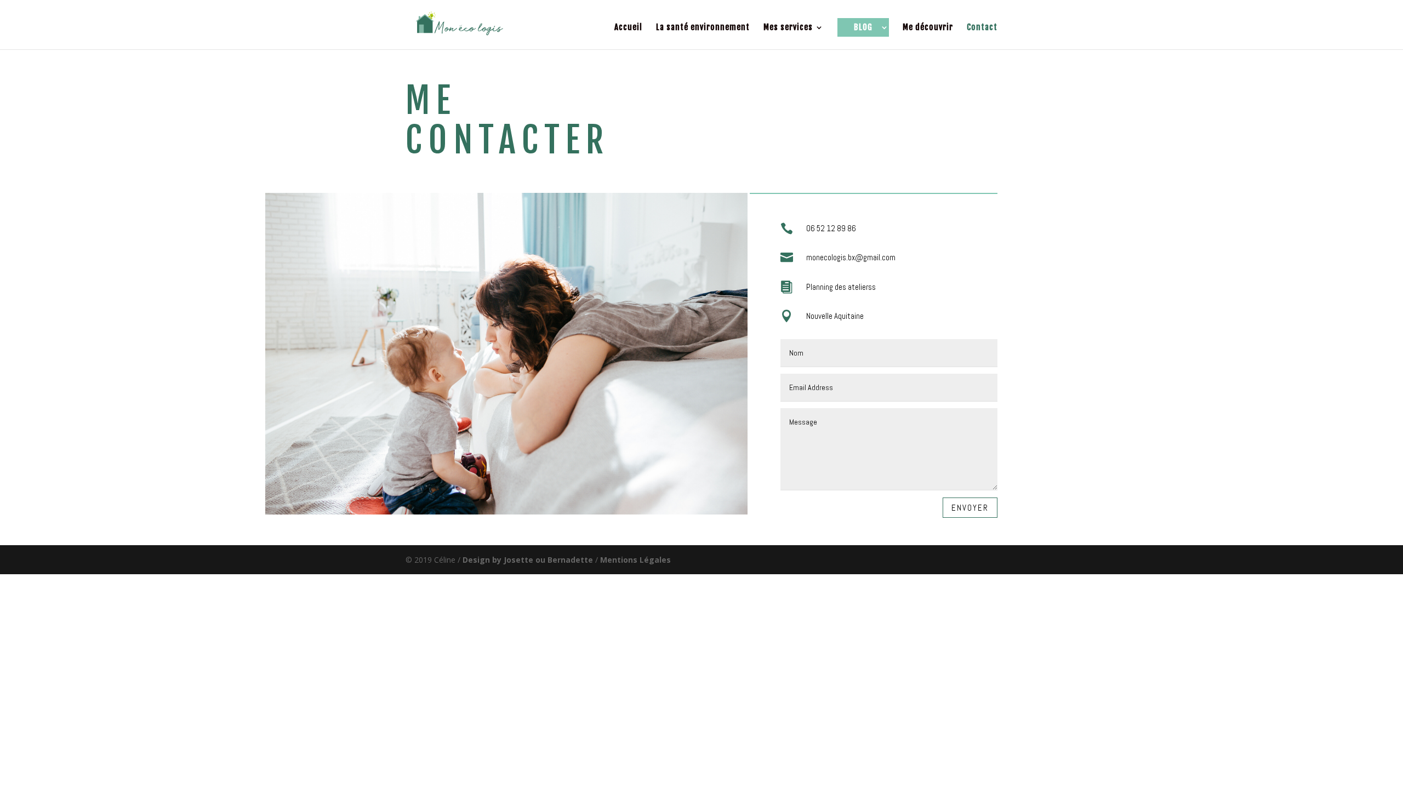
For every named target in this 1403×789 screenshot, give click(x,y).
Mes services (788, 28)
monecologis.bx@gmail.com (851, 257)
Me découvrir (928, 28)
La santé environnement (703, 28)
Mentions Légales (635, 559)
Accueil (628, 28)
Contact (982, 28)
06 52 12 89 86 (831, 228)
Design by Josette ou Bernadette (528, 559)
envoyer (970, 507)
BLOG (863, 27)
